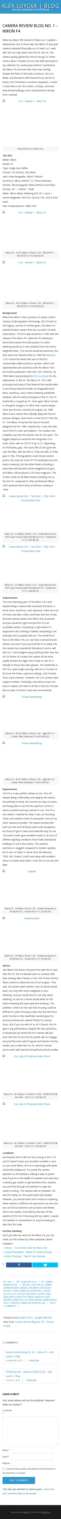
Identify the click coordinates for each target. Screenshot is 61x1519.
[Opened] (30, 886)
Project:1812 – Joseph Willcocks (35, 1317)
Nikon (31, 1297)
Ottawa (30, 1300)
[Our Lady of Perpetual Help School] (30, 1071)
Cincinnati (33, 1288)
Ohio (47, 1297)
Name (6, 1450)
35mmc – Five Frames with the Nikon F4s (26, 1248)
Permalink (34, 1361)
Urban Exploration (31, 1303)
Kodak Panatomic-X (27, 1294)
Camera (48, 1285)
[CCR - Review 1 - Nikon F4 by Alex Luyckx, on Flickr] (30, 121)
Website (6, 1463)
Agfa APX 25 (37, 1285)
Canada (23, 1288)
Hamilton (24, 1291)
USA (43, 1303)
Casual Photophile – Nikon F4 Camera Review (28, 1252)
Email (6, 1457)
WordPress (45, 1512)
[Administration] (30, 933)
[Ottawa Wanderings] (30, 712)
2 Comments (9, 1306)
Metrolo (27, 1512)
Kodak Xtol (21, 1297)
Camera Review (10, 1288)
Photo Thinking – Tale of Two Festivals (25, 1256)
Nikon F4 (39, 1297)
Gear (15, 1291)
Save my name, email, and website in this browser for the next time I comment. (29, 1471)
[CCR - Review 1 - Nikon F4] (30, 229)
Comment (7, 1412)
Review (38, 1300)
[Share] (19, 1264)
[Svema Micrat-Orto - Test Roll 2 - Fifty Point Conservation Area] (30, 511)
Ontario (7, 1300)
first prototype (41, 376)
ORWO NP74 (19, 1300)
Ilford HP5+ (36, 1291)
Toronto (15, 1303)
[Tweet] (45, 1264)
